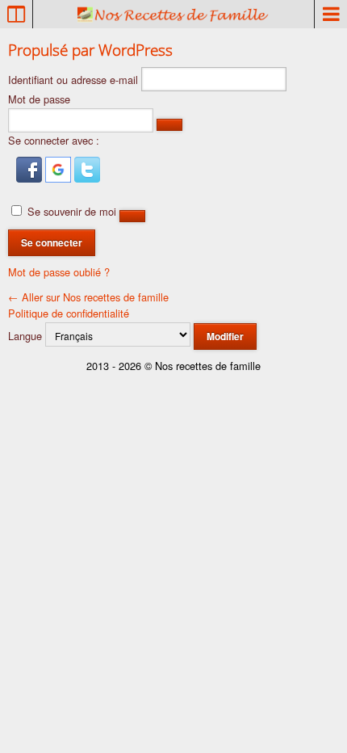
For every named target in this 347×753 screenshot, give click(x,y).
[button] (30, 178)
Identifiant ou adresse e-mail (73, 79)
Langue (25, 335)
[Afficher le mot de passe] (169, 125)
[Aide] (132, 216)
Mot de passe (39, 99)
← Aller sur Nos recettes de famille (88, 297)
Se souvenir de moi (71, 211)
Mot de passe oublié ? (59, 272)
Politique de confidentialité (68, 313)
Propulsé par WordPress (90, 50)
